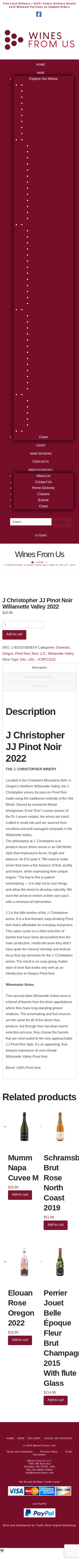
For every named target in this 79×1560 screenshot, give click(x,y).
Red (35, 653)
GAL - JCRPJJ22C (42, 659)
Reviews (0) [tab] (39, 686)
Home (10, 1438)
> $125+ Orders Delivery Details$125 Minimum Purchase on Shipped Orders (42, 5)
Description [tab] (39, 667)
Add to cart (14, 634)
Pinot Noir (22, 653)
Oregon (7, 653)
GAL (23, 659)
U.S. (43, 653)
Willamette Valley (61, 653)
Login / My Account (58, 1438)
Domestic (63, 647)
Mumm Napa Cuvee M (23, 1167)
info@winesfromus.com (39, 1472)
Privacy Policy (49, 1451)
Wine (6, 659)
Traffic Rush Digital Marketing (56, 1525)
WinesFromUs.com (44, 1445)
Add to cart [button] (20, 1194)
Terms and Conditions (19, 1451)
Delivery (34, 1438)
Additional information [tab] (39, 676)
